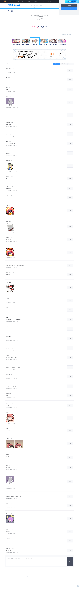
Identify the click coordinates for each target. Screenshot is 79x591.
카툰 (31, 5)
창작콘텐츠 (42, 1)
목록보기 (64, 35)
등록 (70, 561)
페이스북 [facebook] (46, 27)
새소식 (11, 1)
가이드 (23, 1)
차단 (17, 72)
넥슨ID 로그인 (69, 5)
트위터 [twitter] (43, 27)
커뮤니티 (35, 1)
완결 (34, 7)
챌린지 (41, 5)
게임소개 (17, 1)
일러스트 (36, 5)
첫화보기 (69, 35)
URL (40, 27)
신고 (14, 72)
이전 (8, 40)
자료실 (56, 1)
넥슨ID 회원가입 (66, 13)
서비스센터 (49, 1)
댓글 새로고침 (71, 63)
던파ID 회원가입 (72, 13)
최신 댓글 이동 (64, 63)
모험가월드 (29, 1)
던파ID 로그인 (69, 8)
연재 (30, 7)
